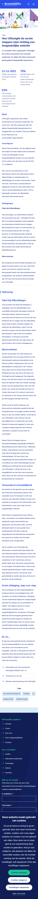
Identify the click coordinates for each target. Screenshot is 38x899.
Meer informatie (19, 893)
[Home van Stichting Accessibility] (12, 4)
